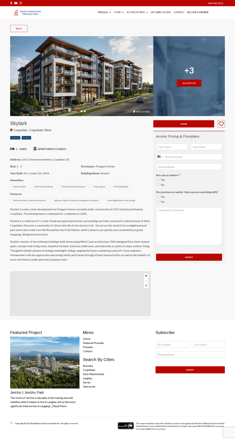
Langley (87, 378)
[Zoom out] (146, 280)
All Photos (189, 83)
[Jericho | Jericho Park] (44, 363)
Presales (103, 12)
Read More (59, 406)
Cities (117, 12)
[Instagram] (20, 3)
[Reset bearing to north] (146, 285)
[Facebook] (11, 3)
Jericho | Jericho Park (27, 392)
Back (19, 28)
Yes (163, 179)
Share (183, 124)
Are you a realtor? (168, 175)
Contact (179, 12)
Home (86, 338)
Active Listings (136, 12)
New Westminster (93, 374)
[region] (80, 294)
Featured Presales (93, 342)
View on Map (143, 111)
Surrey (86, 382)
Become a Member (198, 12)
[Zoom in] (146, 275)
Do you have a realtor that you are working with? (187, 192)
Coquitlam (89, 369)
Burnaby (88, 365)
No (162, 184)
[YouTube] (16, 3)
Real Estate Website (50, 423)
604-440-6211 (215, 3)
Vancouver (89, 386)
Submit (189, 257)
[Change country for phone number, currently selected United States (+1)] (160, 156)
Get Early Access (161, 12)
